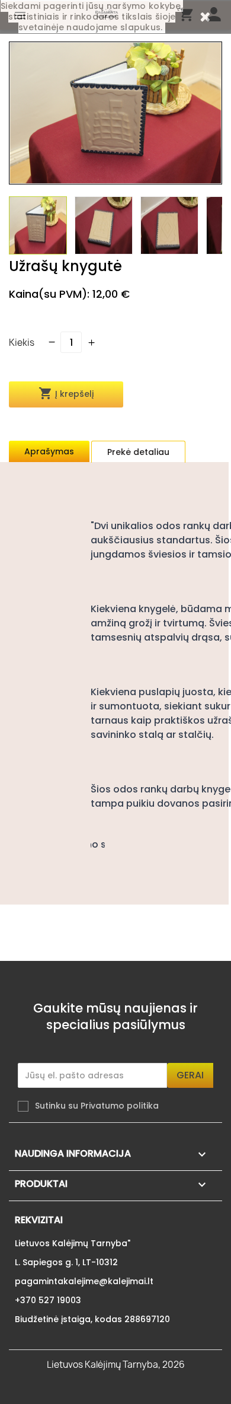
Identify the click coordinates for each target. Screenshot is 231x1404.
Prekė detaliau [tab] (138, 452)
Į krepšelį (66, 393)
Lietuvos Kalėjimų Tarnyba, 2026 (116, 1364)
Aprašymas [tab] (49, 451)
